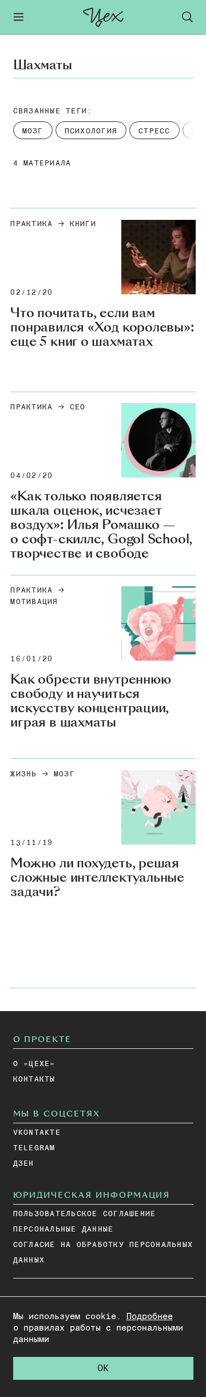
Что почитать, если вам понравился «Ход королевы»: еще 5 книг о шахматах (102, 327)
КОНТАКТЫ (34, 1079)
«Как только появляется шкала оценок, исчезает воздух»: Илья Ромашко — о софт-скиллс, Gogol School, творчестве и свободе (101, 525)
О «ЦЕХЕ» (34, 1064)
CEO (78, 407)
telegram (34, 1148)
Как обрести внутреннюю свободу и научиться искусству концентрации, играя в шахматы (90, 700)
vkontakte (37, 1132)
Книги (83, 224)
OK (103, 1369)
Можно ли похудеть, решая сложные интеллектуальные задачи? (97, 877)
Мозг (64, 774)
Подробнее (149, 1316)
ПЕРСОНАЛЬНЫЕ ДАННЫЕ (63, 1229)
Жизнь (23, 774)
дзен (23, 1163)
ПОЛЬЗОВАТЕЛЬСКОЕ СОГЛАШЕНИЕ (84, 1214)
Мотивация (34, 602)
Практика (31, 224)
